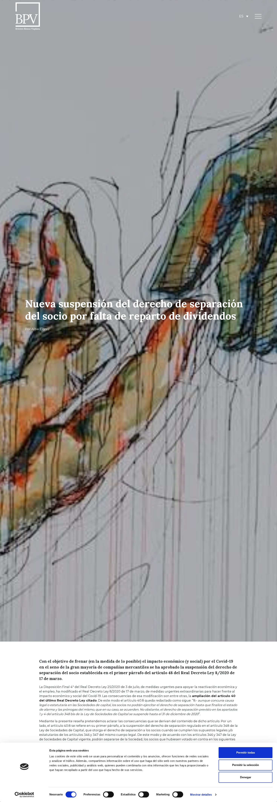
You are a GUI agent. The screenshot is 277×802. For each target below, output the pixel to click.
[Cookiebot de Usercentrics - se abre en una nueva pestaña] (24, 794)
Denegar (245, 777)
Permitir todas (245, 752)
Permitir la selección (245, 765)
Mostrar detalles (201, 794)
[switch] (108, 794)
